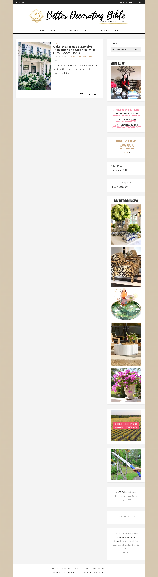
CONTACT (80, 572)
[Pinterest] (23, 2)
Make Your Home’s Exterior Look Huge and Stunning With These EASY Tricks (74, 50)
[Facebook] (20, 2)
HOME (43, 30)
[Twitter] (17, 2)
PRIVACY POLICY (60, 572)
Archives (116, 165)
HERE (131, 152)
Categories (126, 182)
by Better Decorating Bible (82, 56)
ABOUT (88, 30)
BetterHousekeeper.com (127, 113)
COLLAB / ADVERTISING (107, 30)
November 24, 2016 (60, 56)
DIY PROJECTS (57, 30)
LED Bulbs (122, 492)
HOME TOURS (74, 30)
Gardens (56, 43)
